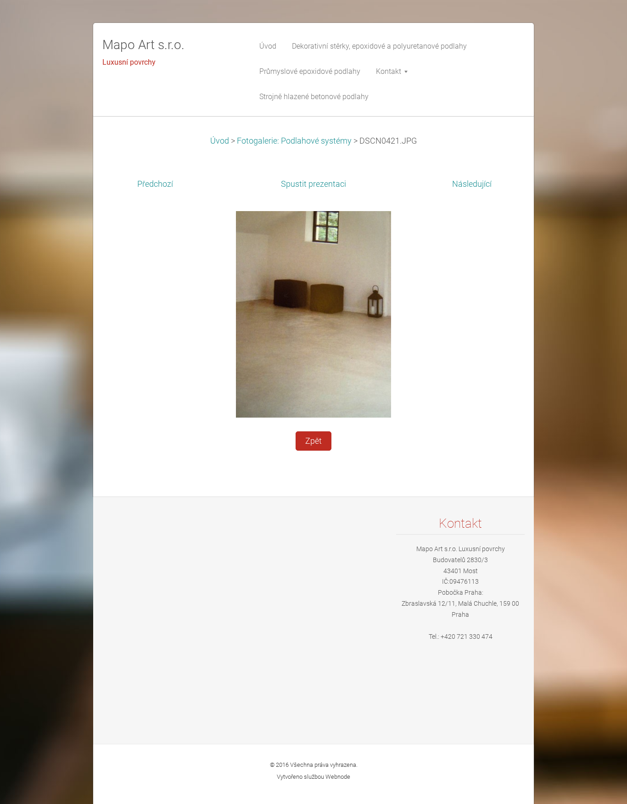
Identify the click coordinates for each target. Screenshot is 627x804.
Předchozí (155, 184)
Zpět (313, 441)
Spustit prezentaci (313, 184)
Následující (472, 184)
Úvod (219, 140)
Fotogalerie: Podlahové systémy (294, 140)
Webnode (337, 776)
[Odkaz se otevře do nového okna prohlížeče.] (313, 313)
